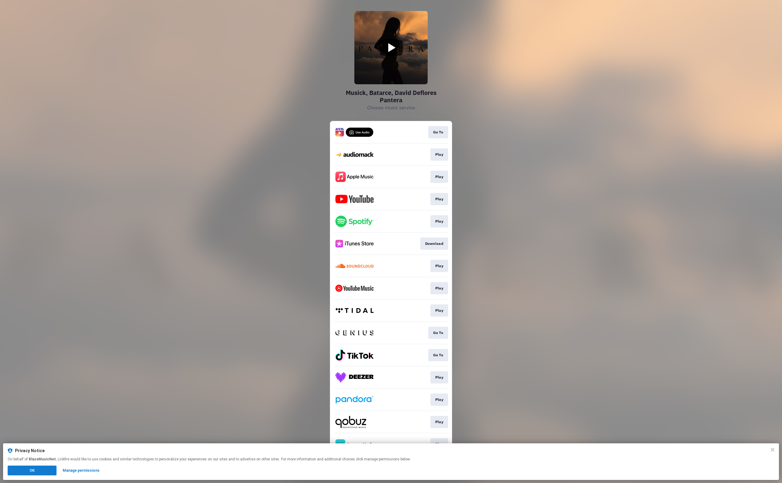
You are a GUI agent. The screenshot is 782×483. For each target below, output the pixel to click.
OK (32, 470)
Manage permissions (81, 470)
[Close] (772, 450)
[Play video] (391, 47)
